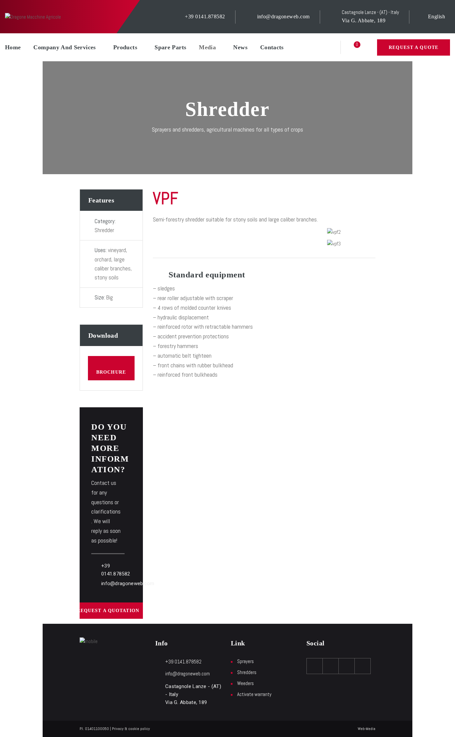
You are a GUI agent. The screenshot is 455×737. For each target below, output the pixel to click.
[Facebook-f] (315, 666)
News (240, 47)
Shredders (246, 672)
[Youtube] (331, 666)
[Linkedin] (363, 666)
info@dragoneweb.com (283, 16)
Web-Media (366, 728)
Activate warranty (254, 694)
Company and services (64, 47)
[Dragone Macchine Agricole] (33, 16)
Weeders (245, 683)
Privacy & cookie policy (131, 728)
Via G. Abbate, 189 (364, 20)
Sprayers (245, 661)
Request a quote (413, 47)
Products (125, 47)
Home (13, 47)
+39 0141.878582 (205, 16)
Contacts (272, 47)
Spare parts (170, 47)
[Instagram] (347, 666)
